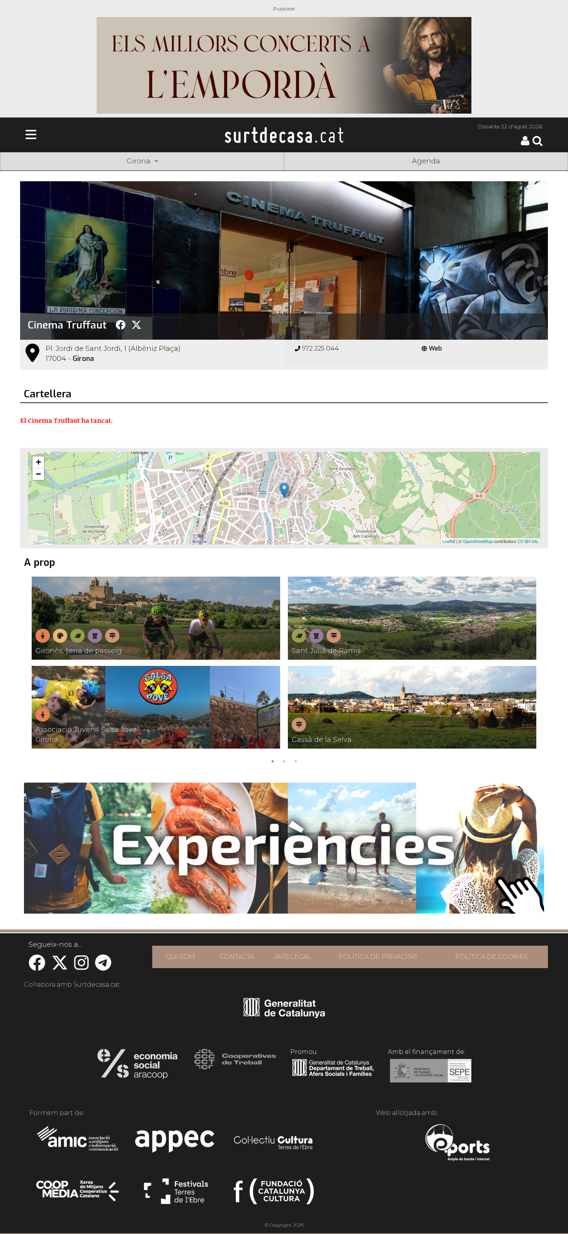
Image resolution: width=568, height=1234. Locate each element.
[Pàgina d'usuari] (525, 143)
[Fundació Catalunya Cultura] (273, 1194)
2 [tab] (284, 760)
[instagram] (81, 966)
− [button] (38, 474)
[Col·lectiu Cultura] (273, 1143)
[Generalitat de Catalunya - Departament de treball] (333, 1076)
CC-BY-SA (527, 541)
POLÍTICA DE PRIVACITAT (378, 956)
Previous (37, 671)
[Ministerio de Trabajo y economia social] (430, 1076)
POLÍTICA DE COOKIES (491, 956)
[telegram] (103, 966)
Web (435, 348)
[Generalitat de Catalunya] (284, 1015)
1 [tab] (272, 760)
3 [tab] (295, 760)
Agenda (426, 161)
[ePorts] (457, 1143)
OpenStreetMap (478, 541)
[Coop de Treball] (235, 1066)
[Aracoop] (137, 1066)
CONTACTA (237, 956)
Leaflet (448, 541)
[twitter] (59, 966)
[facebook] (37, 966)
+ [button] (38, 462)
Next (531, 671)
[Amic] (78, 1143)
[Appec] (176, 1143)
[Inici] (284, 135)
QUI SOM (180, 956)
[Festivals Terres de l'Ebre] (176, 1194)
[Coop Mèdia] (78, 1194)
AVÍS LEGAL (293, 956)
